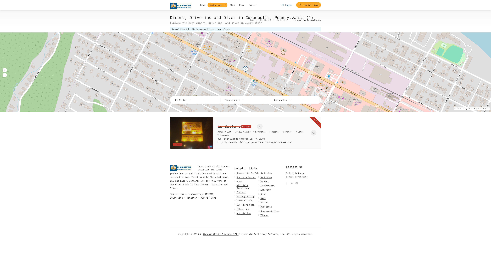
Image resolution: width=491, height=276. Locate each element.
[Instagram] (296, 183)
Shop (232, 5)
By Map (264, 181)
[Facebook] (286, 183)
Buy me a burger (246, 177)
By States (265, 20)
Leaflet (458, 109)
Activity (265, 190)
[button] (5, 75)
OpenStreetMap (471, 109)
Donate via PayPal (247, 173)
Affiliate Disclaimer (243, 186)
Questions (266, 207)
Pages (251, 5)
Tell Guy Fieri (309, 5)
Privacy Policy (245, 196)
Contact (241, 192)
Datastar (192, 198)
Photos (264, 202)
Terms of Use (244, 200)
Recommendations (270, 211)
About (240, 181)
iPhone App (243, 209)
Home (202, 5)
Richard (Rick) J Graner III (220, 234)
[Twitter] (291, 183)
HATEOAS (209, 194)
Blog (241, 5)
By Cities (282, 20)
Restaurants (216, 5)
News (263, 198)
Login (288, 5)
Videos (264, 215)
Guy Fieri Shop (245, 205)
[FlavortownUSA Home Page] (181, 6)
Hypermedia (194, 194)
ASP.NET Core (208, 198)
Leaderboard (267, 186)
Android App (244, 213)
